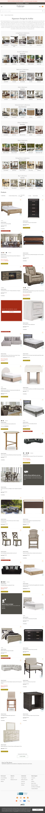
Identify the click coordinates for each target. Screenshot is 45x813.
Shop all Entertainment (22, 106)
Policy (33, 783)
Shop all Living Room (22, 34)
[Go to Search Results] (43, 11)
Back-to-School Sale (4, 259)
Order (3, 779)
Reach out (3, 608)
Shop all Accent (22, 53)
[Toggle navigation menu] (1, 6)
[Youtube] (24, 798)
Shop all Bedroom (22, 71)
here (29, 811)
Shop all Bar (22, 177)
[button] (39, 6)
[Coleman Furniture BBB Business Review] (22, 794)
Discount (24, 779)
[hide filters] (3, 195)
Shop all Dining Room (22, 159)
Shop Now (11, 311)
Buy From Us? (14, 779)
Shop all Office (22, 124)
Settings (4, 777)
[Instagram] (21, 798)
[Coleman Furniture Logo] (20, 6)
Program (23, 777)
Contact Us (27, 3)
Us (12, 777)
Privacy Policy (16, 811)
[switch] (18, 195)
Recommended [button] (35, 195)
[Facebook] (17, 798)
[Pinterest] (28, 798)
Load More (22, 756)
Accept (37, 809)
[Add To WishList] (20, 199)
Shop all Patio (22, 142)
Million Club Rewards (35, 786)
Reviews (34, 788)
